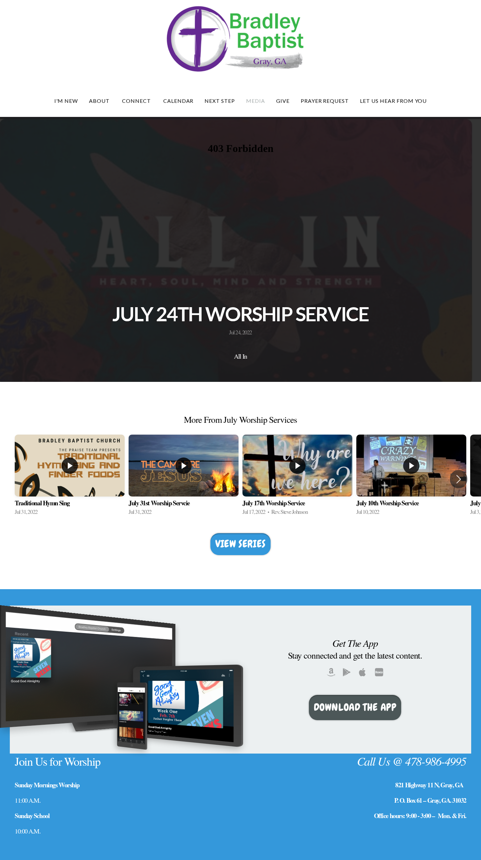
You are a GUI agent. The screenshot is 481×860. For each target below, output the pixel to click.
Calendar (178, 101)
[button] (458, 479)
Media (255, 101)
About (100, 101)
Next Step (220, 101)
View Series (240, 543)
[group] (70, 479)
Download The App (355, 707)
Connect (137, 101)
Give (283, 101)
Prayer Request (325, 101)
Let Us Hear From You (393, 101)
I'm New (66, 101)
